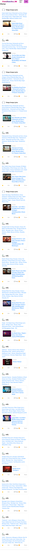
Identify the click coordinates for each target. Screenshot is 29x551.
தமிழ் (7, 40)
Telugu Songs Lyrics (12, 10)
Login (26, 1)
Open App (20, 1)
